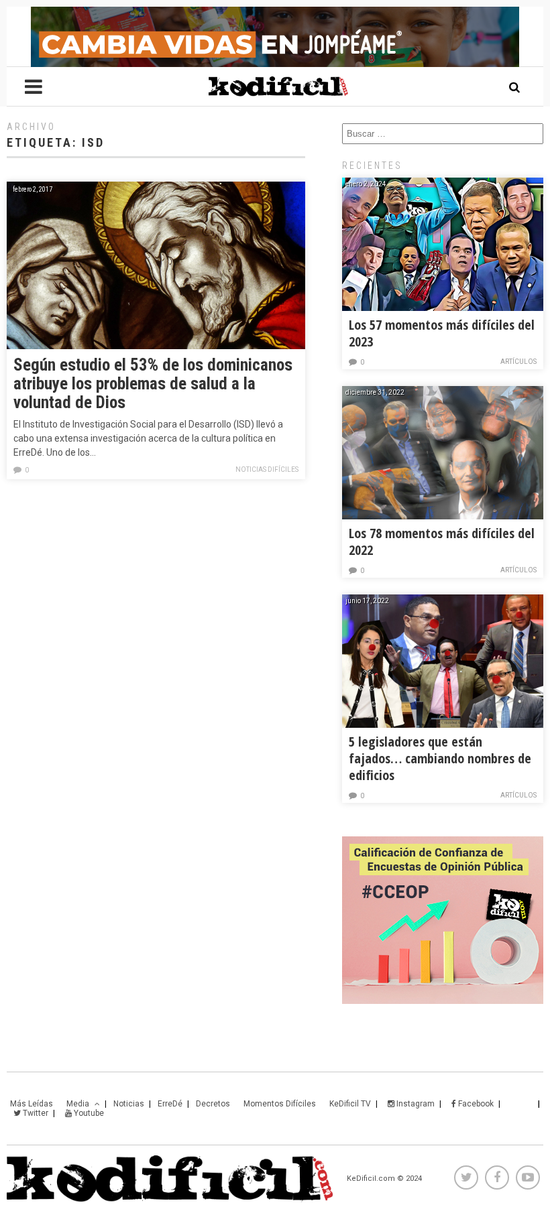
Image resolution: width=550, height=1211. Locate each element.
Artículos (518, 361)
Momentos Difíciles (279, 1103)
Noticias (128, 1103)
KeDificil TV (350, 1103)
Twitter (34, 1113)
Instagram (414, 1103)
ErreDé (170, 1103)
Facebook (475, 1103)
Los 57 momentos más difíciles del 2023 (442, 333)
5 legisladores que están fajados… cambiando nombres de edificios (440, 758)
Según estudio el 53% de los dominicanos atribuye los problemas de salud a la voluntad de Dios (152, 383)
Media (77, 1103)
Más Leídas (31, 1103)
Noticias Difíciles (266, 469)
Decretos (213, 1103)
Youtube (88, 1113)
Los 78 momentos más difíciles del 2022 (442, 541)
